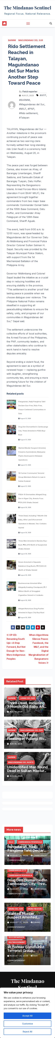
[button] (51, 23)
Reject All (27, 1031)
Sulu (11, 842)
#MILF (22, 108)
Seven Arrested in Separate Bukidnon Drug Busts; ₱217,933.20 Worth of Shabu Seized (32, 566)
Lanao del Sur (27, 698)
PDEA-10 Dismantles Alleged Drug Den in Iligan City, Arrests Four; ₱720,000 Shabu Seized (32, 498)
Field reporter (29, 91)
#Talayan (24, 117)
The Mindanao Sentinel (27, 8)
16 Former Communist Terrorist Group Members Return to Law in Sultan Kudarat (31, 477)
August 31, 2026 (19, 855)
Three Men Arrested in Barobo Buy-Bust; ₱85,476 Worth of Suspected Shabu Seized (32, 545)
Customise (27, 1023)
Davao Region (35, 909)
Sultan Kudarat (17, 942)
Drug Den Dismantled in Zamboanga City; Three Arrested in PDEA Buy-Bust (33, 431)
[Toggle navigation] (28, 23)
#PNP (31, 108)
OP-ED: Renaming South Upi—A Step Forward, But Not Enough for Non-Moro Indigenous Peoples (16, 647)
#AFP (43, 95)
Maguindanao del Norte (21, 762)
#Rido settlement (28, 113)
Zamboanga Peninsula (30, 842)
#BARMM (24, 99)
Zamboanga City (17, 870)
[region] (27, 1013)
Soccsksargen (16, 937)
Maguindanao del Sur (30, 40)
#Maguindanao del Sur (31, 104)
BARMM (12, 40)
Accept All (27, 1015)
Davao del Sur (16, 909)
